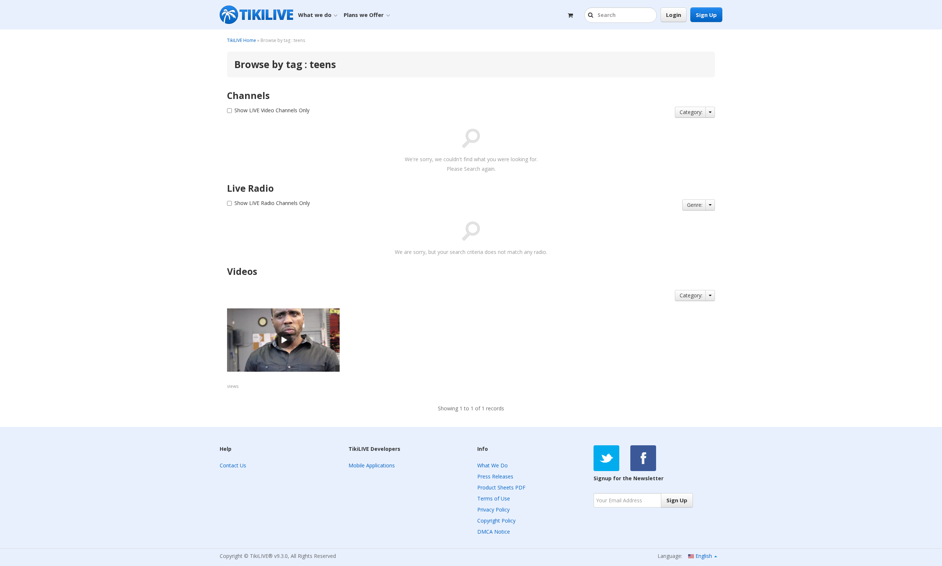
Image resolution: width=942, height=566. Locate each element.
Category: (691, 112)
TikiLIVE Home (241, 40)
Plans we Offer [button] (364, 14)
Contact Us (233, 465)
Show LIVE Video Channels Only (271, 110)
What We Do (492, 465)
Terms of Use (493, 498)
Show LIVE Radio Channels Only (272, 202)
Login (673, 14)
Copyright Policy (496, 520)
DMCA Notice (493, 531)
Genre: (694, 204)
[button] (591, 15)
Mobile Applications (371, 465)
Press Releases (495, 476)
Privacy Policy (493, 509)
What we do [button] (315, 14)
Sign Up (706, 14)
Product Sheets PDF (501, 487)
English (703, 555)
